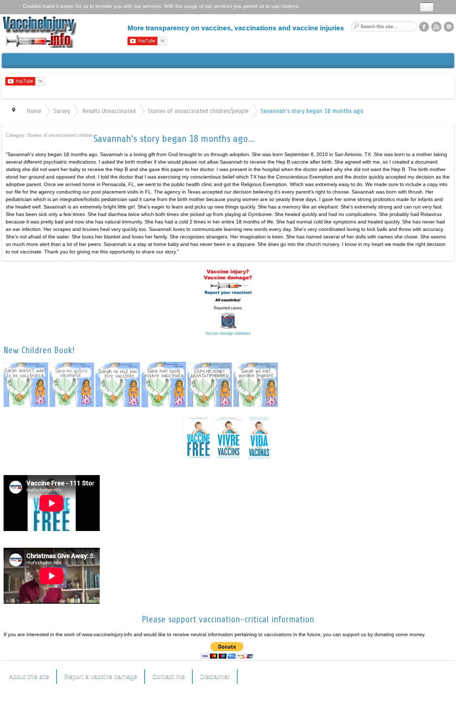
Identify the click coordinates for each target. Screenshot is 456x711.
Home (34, 110)
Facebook (424, 26)
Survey (61, 110)
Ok (426, 7)
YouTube (436, 26)
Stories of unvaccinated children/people (198, 110)
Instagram (449, 26)
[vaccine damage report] (228, 285)
